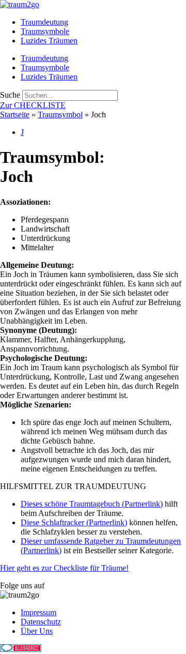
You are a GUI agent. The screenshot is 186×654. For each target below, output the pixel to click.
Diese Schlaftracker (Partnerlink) (74, 522)
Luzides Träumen (49, 40)
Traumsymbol (60, 114)
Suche (10, 94)
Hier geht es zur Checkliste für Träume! (64, 568)
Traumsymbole (45, 31)
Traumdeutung (44, 22)
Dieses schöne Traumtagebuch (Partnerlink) (92, 503)
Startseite (14, 114)
